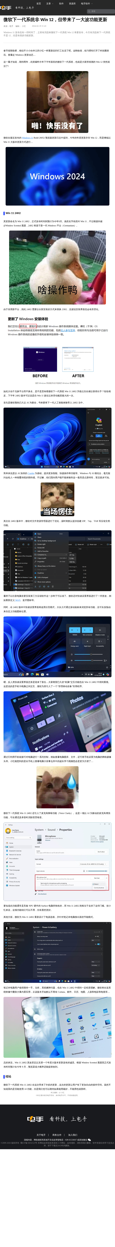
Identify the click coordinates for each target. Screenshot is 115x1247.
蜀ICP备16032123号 (28, 1143)
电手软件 (86, 3)
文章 (48, 3)
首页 (38, 3)
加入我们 (72, 1135)
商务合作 (56, 1135)
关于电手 (41, 1135)
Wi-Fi (17, 600)
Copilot (31, 473)
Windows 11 (27, 138)
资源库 (72, 3)
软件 (61, 3)
